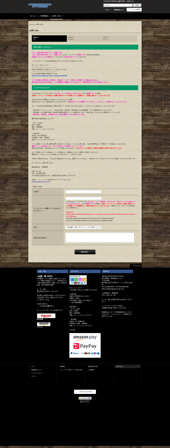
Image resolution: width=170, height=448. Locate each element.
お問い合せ (119, 366)
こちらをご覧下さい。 (47, 306)
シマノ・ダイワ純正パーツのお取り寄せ (71, 369)
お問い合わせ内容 (40, 238)
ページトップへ (137, 265)
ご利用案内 (91, 369)
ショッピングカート (37, 373)
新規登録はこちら (119, 9)
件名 (35, 227)
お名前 (36, 191)
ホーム (33, 366)
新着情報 (62, 366)
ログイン (107, 9)
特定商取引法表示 (93, 366)
